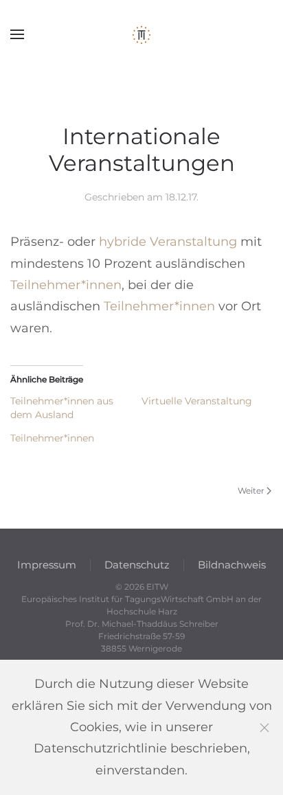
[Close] (264, 728)
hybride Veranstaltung (168, 241)
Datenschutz (137, 564)
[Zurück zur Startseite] (141, 34)
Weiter (251, 490)
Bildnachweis (232, 564)
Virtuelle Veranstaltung (197, 401)
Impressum (46, 564)
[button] (17, 34)
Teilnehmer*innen (66, 284)
